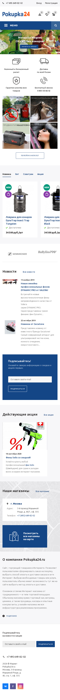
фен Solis (30, 465)
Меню (14, 25)
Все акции (49, 415)
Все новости (29, 272)
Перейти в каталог (29, 46)
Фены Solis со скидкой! (18, 457)
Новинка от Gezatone (32, 324)
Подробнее (11, 616)
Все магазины (42, 491)
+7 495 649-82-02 (14, 3)
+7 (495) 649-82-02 (26, 515)
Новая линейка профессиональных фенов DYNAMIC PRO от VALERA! (35, 286)
